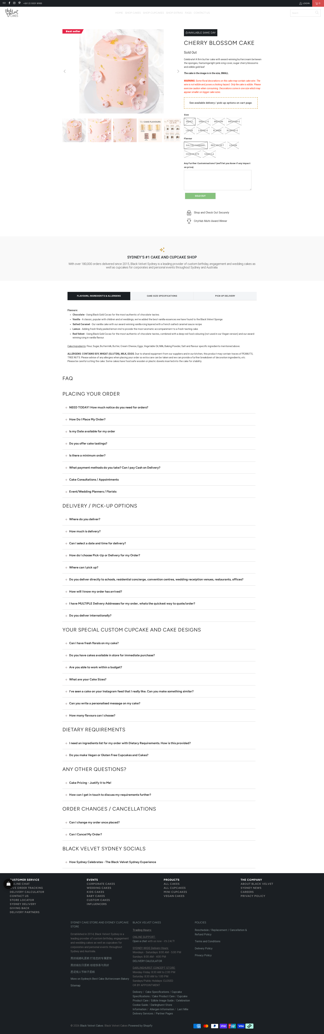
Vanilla (209, 154)
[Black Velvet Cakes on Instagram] (14, 3)
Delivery (137, 992)
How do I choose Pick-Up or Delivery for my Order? (104, 555)
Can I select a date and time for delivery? (97, 543)
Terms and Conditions (207, 941)
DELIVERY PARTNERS (25, 912)
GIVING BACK (20, 908)
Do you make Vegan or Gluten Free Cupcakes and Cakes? (108, 755)
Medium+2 (234, 121)
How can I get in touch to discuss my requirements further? (110, 795)
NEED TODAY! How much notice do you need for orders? (108, 407)
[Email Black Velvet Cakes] (4, 3)
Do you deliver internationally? (90, 615)
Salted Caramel (196, 145)
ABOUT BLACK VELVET (257, 883)
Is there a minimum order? (87, 455)
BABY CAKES (96, 896)
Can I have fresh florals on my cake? (94, 643)
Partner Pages (164, 1013)
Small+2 (204, 121)
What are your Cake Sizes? (87, 679)
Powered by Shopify (140, 1025)
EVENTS (92, 879)
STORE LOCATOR (22, 900)
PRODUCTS (172, 879)
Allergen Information (162, 1009)
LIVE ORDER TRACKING (26, 887)
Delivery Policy (203, 948)
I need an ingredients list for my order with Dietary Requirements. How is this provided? (130, 743)
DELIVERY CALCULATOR (27, 892)
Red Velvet (217, 145)
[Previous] (65, 71)
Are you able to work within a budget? (95, 667)
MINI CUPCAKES (175, 892)
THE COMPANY (251, 879)
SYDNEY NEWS (251, 887)
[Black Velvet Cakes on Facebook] (9, 3)
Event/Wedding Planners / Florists (92, 491)
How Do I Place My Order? (87, 419)
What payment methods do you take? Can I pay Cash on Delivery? (114, 467)
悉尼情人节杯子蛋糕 (83, 971)
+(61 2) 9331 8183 (32, 3)
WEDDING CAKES (99, 887)
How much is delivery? (85, 531)
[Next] (178, 71)
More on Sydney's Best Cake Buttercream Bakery (100, 978)
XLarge (217, 130)
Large (189, 130)
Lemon (233, 145)
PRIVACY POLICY (253, 896)
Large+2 (203, 130)
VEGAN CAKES (174, 896)
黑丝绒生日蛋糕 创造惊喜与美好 (90, 965)
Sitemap (75, 985)
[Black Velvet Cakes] (11, 12)
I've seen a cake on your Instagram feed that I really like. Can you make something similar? (131, 691)
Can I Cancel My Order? (85, 834)
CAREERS (247, 892)
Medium (218, 121)
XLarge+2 (232, 130)
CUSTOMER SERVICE (24, 879)
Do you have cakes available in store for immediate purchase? (112, 655)
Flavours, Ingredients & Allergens (99, 296)
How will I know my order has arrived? (95, 591)
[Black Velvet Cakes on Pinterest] (19, 3)
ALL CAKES (172, 883)
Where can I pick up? (83, 567)
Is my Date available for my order (92, 431)
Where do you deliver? (84, 519)
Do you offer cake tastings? (88, 443)
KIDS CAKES (95, 892)
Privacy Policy (203, 955)
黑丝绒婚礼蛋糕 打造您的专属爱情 (91, 958)
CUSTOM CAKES (98, 900)
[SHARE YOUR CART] (8, 884)
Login (306, 3)
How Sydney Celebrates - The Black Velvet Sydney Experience (112, 862)
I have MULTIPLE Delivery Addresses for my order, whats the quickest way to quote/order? (132, 603)
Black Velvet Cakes (91, 1025)
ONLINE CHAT (20, 883)
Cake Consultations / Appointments (94, 479)
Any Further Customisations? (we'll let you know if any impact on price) (217, 165)
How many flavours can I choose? (92, 715)
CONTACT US (19, 896)
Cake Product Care (163, 996)
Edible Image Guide (162, 1000)
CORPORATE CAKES (101, 883)
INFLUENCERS (97, 904)
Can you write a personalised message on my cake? (104, 703)
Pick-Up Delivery (225, 296)
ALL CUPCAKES (175, 887)
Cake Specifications (157, 992)
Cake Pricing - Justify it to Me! (90, 783)
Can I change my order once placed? (94, 822)
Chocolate (192, 154)
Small (190, 121)
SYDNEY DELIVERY (23, 904)
